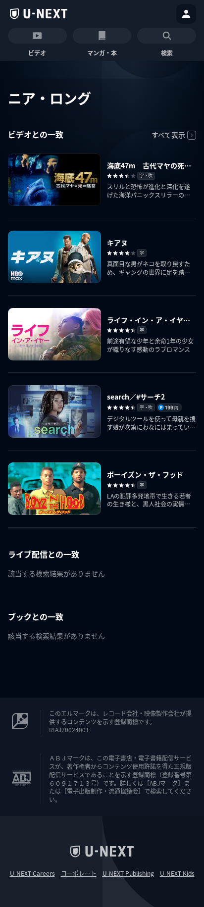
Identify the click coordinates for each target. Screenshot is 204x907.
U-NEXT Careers (32, 873)
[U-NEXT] (38, 13)
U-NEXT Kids (177, 873)
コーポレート (79, 873)
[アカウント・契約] (186, 14)
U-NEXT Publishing (128, 873)
